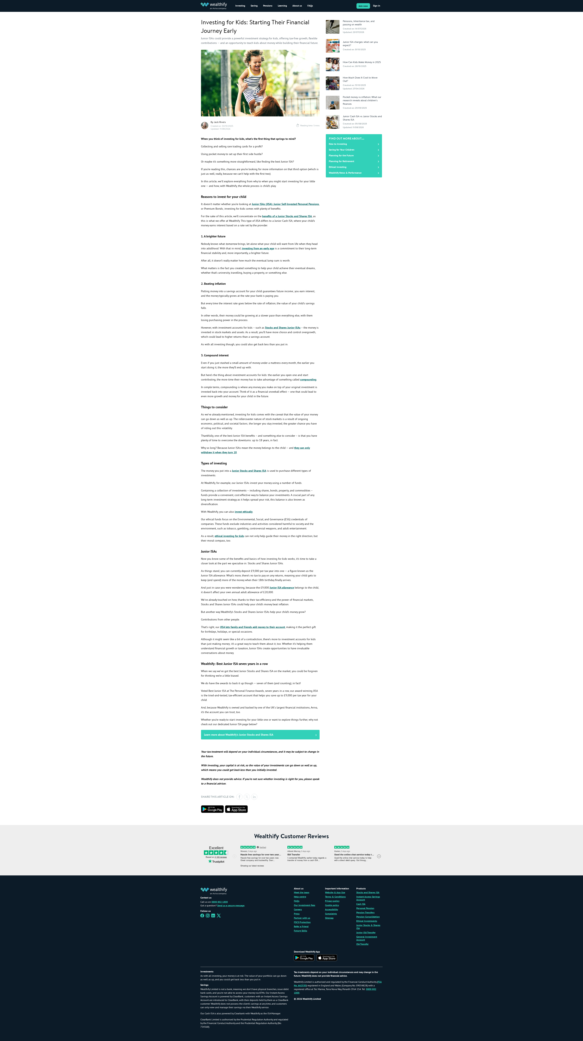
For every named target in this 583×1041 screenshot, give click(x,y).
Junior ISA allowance (282, 588)
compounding (308, 380)
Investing (240, 5)
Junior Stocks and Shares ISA (249, 471)
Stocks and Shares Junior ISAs (282, 328)
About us (297, 5)
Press (297, 913)
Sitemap (329, 918)
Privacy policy (332, 901)
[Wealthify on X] (219, 916)
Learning (282, 5)
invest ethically (244, 512)
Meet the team (301, 892)
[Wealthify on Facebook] (202, 916)
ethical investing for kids (229, 536)
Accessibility (331, 909)
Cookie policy (332, 905)
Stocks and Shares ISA (367, 892)
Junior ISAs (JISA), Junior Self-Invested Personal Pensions (285, 204)
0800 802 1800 (219, 902)
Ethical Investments (366, 921)
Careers (298, 909)
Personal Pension (365, 908)
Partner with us (302, 918)
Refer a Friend (301, 926)
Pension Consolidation (368, 917)
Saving (254, 5)
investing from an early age (258, 248)
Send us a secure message (230, 905)
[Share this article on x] (247, 797)
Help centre (300, 896)
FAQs (310, 5)
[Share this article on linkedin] (254, 797)
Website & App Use (335, 892)
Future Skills (300, 930)
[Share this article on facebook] (239, 797)
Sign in (376, 5)
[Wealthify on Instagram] (208, 916)
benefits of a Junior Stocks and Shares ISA (287, 216)
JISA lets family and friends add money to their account (252, 627)
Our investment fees (304, 905)
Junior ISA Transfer (366, 932)
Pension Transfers (365, 912)
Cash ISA (360, 904)
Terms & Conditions (335, 896)
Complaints (331, 913)
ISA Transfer (362, 944)
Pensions (267, 5)
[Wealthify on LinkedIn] (213, 916)
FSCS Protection (302, 922)
